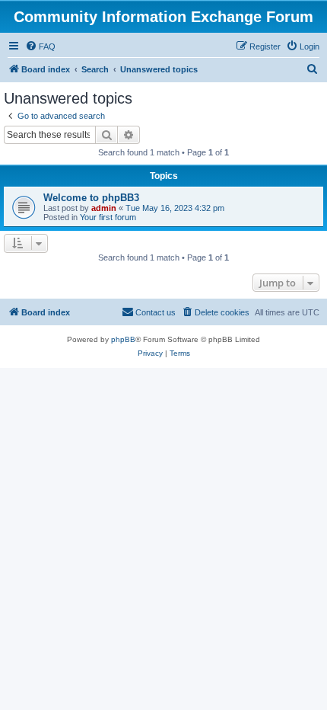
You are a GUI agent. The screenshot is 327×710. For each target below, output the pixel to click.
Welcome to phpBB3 (91, 197)
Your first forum (108, 217)
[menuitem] (40, 46)
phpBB (123, 339)
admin (103, 208)
